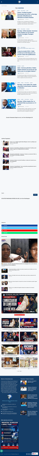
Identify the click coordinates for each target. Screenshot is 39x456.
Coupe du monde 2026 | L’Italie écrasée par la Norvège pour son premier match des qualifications (26, 53)
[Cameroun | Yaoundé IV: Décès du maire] (24, 383)
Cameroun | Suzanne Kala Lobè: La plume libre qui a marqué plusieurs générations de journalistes (33, 396)
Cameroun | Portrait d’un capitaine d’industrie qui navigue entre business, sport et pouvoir (32, 389)
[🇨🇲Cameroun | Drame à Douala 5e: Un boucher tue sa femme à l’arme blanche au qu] (5, 283)
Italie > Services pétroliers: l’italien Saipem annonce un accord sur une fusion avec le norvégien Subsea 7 (27, 69)
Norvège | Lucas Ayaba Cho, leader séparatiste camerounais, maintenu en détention (27, 86)
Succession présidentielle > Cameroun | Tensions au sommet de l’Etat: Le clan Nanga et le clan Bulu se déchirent (23, 155)
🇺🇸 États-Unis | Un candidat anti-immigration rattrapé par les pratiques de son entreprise (21, 287)
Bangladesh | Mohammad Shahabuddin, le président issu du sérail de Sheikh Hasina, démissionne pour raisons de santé (32, 405)
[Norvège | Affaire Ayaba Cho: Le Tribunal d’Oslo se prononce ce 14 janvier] (9, 104)
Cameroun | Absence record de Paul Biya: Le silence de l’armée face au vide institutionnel (23, 161)
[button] (20, 317)
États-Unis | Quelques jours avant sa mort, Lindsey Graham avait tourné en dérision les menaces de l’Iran (32, 413)
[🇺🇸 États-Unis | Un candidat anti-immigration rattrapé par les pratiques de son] (5, 289)
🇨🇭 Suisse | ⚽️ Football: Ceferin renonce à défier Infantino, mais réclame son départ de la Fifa (22, 275)
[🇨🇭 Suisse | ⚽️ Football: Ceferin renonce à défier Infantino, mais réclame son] (5, 277)
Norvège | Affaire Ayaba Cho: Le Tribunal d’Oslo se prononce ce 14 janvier (26, 103)
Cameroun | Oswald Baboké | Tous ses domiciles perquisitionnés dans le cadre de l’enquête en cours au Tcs (23, 167)
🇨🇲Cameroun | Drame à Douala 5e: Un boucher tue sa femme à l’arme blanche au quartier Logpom (23, 281)
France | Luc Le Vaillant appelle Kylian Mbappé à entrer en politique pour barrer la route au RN (23, 142)
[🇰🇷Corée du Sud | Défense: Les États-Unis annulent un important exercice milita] (5, 271)
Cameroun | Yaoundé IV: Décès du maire (32, 382)
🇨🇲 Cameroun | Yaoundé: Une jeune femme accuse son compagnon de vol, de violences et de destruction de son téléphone (19, 264)
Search (3, 193)
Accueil (3, 5)
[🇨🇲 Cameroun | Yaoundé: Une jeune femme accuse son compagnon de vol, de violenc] (19, 251)
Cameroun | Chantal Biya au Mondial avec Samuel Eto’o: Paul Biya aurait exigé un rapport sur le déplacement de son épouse (23, 148)
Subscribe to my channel (20, 314)
